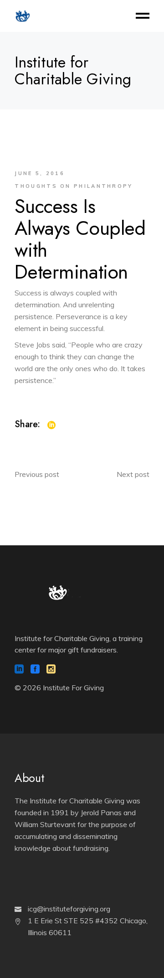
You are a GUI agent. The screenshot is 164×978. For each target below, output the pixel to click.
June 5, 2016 (40, 173)
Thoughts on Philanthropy (74, 186)
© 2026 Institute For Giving (59, 687)
